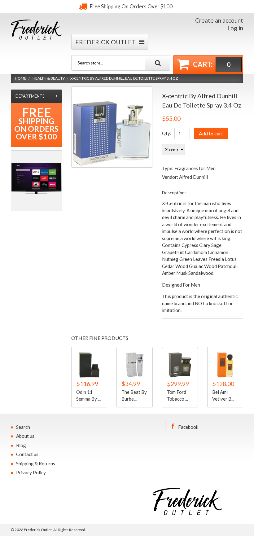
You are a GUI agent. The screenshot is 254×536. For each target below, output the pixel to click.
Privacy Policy (31, 472)
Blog (21, 445)
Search (23, 427)
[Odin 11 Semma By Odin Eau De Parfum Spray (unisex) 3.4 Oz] (89, 365)
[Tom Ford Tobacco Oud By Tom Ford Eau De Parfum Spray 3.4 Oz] (180, 365)
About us (25, 436)
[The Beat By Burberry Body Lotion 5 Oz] (134, 365)
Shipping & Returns (35, 463)
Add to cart (211, 133)
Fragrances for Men (195, 168)
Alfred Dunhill (193, 177)
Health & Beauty (49, 78)
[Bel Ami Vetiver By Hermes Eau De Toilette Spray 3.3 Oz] (225, 365)
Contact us (27, 454)
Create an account (219, 20)
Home (20, 78)
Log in (235, 28)
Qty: (166, 133)
